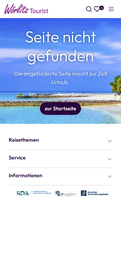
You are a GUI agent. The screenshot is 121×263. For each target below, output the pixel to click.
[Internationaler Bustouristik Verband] (34, 192)
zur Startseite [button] (60, 108)
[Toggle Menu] (111, 9)
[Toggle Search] (89, 9)
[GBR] (66, 192)
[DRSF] (94, 192)
